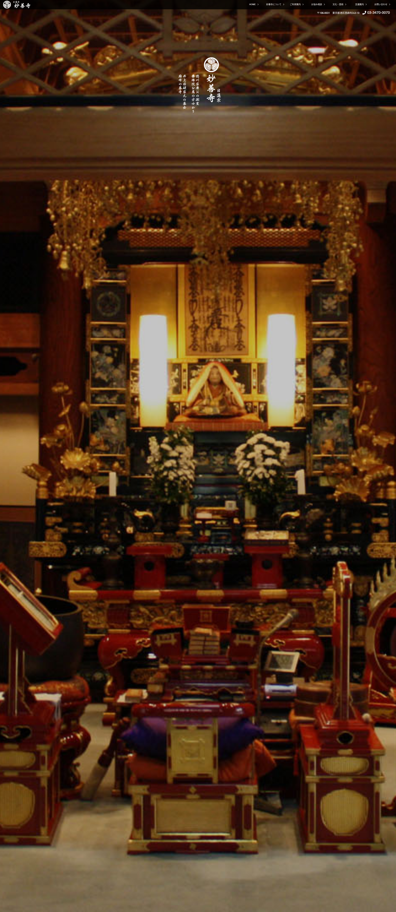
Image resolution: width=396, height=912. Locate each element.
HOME (252, 4)
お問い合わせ (380, 4)
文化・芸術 (338, 4)
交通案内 (359, 4)
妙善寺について (273, 4)
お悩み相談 (316, 4)
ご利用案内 (295, 4)
